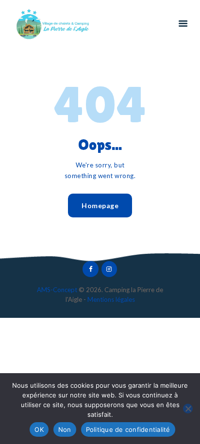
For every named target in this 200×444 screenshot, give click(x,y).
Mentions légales (111, 299)
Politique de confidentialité (128, 429)
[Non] (188, 408)
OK (39, 429)
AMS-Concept (57, 290)
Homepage (100, 205)
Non (64, 429)
